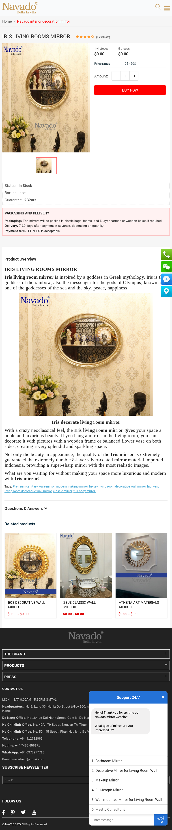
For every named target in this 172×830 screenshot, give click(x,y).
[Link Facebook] (3, 814)
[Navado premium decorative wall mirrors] (20, 8)
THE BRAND (14, 654)
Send (161, 820)
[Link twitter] (23, 814)
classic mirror (62, 491)
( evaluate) (103, 37)
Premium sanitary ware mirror (34, 486)
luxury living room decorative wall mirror (117, 486)
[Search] (158, 7)
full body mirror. (84, 491)
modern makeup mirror (72, 486)
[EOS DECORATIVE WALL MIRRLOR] (30, 565)
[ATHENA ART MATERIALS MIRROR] (141, 565)
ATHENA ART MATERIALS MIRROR (139, 604)
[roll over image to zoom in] (46, 97)
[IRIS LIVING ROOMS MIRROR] (46, 165)
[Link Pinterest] (12, 814)
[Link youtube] (33, 814)
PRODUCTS (14, 665)
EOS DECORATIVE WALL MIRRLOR (26, 604)
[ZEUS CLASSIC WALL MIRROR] (86, 565)
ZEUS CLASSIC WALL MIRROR (79, 604)
